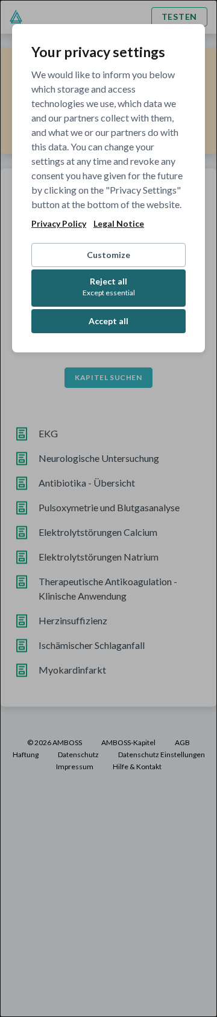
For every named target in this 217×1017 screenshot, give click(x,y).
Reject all (109, 286)
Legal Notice (118, 224)
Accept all (108, 321)
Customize (108, 255)
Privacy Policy (58, 224)
